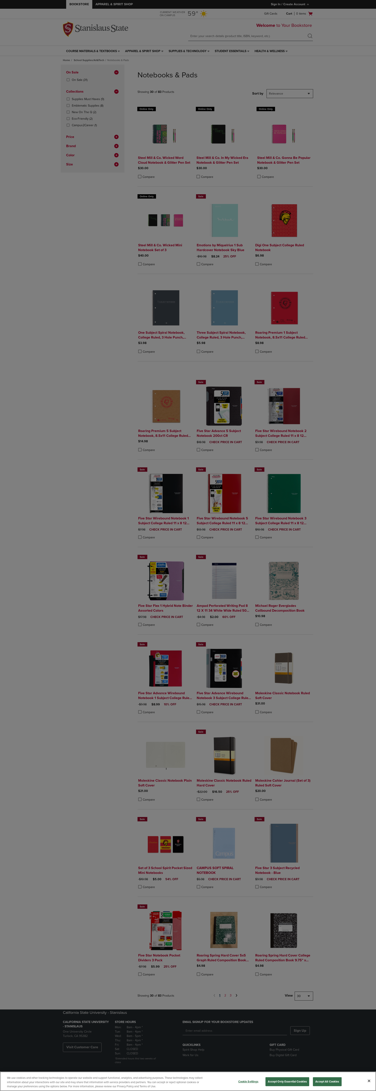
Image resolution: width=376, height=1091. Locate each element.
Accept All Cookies (327, 1081)
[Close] (369, 1081)
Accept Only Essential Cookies (287, 1081)
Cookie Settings (248, 1081)
